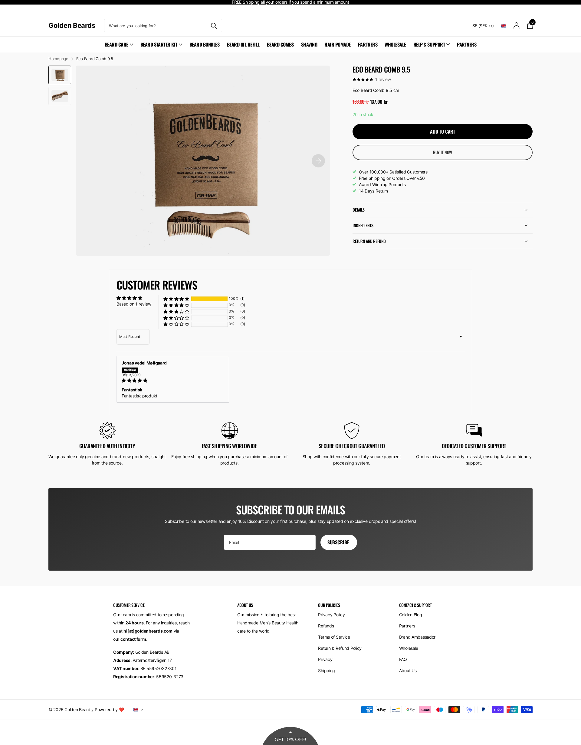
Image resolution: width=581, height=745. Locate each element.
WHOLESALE (395, 44)
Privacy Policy (331, 614)
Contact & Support (415, 605)
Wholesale (408, 648)
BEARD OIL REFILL (243, 44)
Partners (407, 625)
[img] (173, 380)
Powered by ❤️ (109, 709)
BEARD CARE (116, 44)
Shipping (326, 670)
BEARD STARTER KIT (158, 44)
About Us (408, 670)
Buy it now (442, 152)
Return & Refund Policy (340, 648)
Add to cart (442, 131)
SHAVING (309, 44)
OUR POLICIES (329, 605)
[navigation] (59, 75)
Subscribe (338, 542)
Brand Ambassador (417, 637)
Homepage (58, 58)
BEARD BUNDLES (204, 44)
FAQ (403, 659)
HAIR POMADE (337, 44)
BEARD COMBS (280, 44)
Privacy (325, 659)
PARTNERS (367, 44)
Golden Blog (410, 614)
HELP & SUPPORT (429, 44)
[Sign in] (517, 25)
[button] (176, 298)
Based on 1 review (134, 303)
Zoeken (213, 25)
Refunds (326, 625)
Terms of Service (334, 637)
